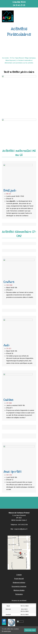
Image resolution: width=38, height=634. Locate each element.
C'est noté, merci (30, 630)
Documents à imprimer (19, 586)
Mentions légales (19, 590)
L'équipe (19, 575)
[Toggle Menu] (3, 2)
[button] (35, 16)
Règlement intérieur (19, 582)
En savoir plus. (6, 631)
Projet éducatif (19, 579)
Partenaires (19, 594)
